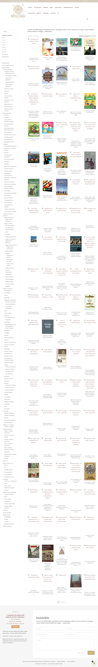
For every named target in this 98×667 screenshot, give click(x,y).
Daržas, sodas (7, 313)
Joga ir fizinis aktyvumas (10, 166)
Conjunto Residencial (15, 615)
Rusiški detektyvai (9, 82)
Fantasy (6, 417)
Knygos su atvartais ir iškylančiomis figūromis (10, 241)
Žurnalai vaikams (9, 284)
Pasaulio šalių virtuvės (10, 134)
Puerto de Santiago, (15, 621)
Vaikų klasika (8, 274)
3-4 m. (3, 40)
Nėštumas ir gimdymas (10, 184)
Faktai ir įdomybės (9, 337)
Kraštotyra (6, 381)
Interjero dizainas (8, 494)
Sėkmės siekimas (8, 198)
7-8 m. (3, 45)
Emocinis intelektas (9, 159)
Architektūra (7, 293)
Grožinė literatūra (7, 69)
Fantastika (5, 411)
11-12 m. (4, 49)
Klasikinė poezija (8, 469)
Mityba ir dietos (8, 171)
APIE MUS (77, 7)
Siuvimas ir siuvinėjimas (10, 481)
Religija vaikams (9, 268)
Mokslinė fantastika (9, 413)
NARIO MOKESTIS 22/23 (8, 65)
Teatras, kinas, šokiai (9, 503)
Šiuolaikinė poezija (9, 477)
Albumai (6, 315)
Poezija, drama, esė (8, 463)
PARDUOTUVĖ (6, 515)
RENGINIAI (45, 7)
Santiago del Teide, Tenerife (15, 623)
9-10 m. (4, 47)
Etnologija (6, 333)
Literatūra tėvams (8, 168)
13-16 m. (4, 52)
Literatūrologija (8, 392)
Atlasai (6, 295)
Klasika (6, 93)
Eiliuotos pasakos (9, 225)
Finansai (6, 340)
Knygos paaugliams (9, 217)
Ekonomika (7, 330)
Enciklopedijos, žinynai (10, 324)
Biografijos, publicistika (10, 300)
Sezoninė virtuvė (8, 139)
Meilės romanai (8, 104)
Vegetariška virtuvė (9, 142)
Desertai (6, 115)
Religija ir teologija (9, 401)
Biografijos (7, 297)
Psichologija (7, 190)
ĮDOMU (51, 7)
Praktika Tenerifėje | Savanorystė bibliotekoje (49, 664)
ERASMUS (39, 13)
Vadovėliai (6, 452)
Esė (5, 467)
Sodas (5, 483)
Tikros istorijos (9, 374)
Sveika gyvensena (8, 200)
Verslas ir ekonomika (9, 209)
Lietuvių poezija (8, 472)
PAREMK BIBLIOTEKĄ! (68, 7)
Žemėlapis (15, 626)
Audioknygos (7, 517)
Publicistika (7, 399)
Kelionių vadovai (9, 390)
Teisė (5, 406)
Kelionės (6, 383)
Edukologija (7, 322)
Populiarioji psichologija (10, 193)
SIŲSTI (91, 652)
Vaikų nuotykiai (9, 277)
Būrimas (6, 152)
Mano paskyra (61, 661)
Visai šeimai (5, 54)
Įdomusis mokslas (8, 362)
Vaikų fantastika (8, 422)
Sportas (6, 490)
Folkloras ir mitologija (8, 425)
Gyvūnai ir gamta (8, 356)
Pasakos (7, 253)
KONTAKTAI (53, 13)
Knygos (6, 519)
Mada (5, 496)
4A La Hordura (15, 619)
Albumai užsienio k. (10, 317)
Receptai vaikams (8, 137)
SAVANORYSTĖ (31, 13)
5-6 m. (3, 42)
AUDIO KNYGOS (58, 7)
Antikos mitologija (8, 426)
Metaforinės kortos (9, 524)
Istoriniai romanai (8, 88)
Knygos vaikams (8, 223)
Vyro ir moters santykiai (10, 211)
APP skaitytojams (37, 7)
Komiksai (5, 461)
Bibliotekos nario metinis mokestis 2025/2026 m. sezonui (39, 661)
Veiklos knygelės (9, 279)
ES (57, 13)
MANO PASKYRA (7, 526)
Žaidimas (7, 286)
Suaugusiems (5, 56)
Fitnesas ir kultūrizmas (10, 342)
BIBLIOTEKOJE (5, 67)
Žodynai (6, 458)
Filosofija (6, 164)
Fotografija (8, 319)
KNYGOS (30, 7)
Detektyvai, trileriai (9, 71)
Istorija (6, 365)
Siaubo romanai (8, 106)
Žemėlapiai (7, 409)
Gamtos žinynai (8, 353)
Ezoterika (6, 161)
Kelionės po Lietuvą (10, 385)
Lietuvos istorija (9, 371)
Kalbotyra (6, 376)
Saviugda (5, 144)
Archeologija (7, 290)
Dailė (6, 232)
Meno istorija (7, 499)
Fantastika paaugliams (10, 420)
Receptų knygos (7, 113)
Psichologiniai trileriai (10, 75)
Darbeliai (7, 234)
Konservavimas (8, 132)
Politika (6, 394)
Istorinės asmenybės (10, 302)
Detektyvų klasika (9, 73)
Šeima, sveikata (8, 202)
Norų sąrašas (71, 661)
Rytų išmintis (7, 195)
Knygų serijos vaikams (11, 245)
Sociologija (7, 404)
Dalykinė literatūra (8, 288)
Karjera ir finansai (8, 378)
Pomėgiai (5, 479)
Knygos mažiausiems (10, 236)
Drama (6, 465)
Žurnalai (5, 510)
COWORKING (46, 13)
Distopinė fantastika (9, 415)
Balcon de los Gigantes (15, 617)
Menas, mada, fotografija (9, 492)
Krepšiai (6, 521)
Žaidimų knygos (9, 281)
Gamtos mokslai (8, 351)
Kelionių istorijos (9, 387)
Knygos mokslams (7, 429)
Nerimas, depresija (9, 182)
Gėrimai (6, 117)
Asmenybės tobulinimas (10, 146)
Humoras (6, 91)
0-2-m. (3, 37)
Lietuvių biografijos (10, 304)
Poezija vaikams (9, 251)
